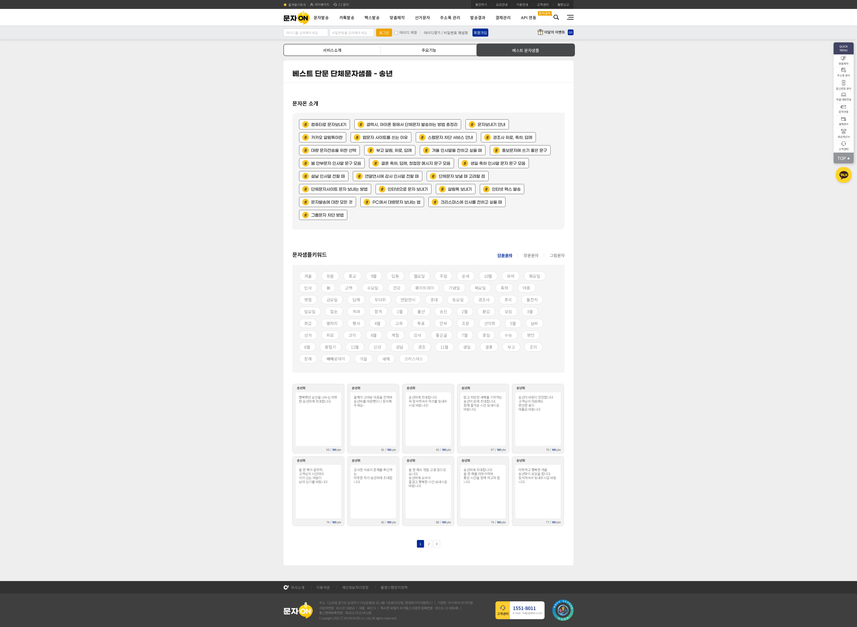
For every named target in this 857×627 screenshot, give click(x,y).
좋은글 (441, 335)
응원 (330, 276)
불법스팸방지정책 (394, 587)
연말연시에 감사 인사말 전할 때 (392, 176)
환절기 (330, 347)
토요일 (458, 299)
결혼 (489, 347)
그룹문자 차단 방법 (327, 215)
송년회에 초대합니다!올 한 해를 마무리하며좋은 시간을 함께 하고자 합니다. (482, 475)
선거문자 (422, 17)
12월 (355, 347)
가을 (363, 359)
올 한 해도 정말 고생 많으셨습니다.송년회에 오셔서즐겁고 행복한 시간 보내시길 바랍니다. (428, 477)
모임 (508, 311)
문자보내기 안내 (491, 124)
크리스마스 (413, 359)
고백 (348, 288)
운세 (465, 276)
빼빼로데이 (336, 359)
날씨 (534, 323)
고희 (399, 323)
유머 (510, 276)
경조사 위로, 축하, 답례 (512, 137)
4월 (377, 323)
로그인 (384, 32)
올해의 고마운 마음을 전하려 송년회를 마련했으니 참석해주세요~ (373, 401)
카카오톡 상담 (844, 176)
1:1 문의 (343, 4)
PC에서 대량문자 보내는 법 (396, 202)
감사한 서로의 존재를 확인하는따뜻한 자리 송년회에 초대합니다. (373, 475)
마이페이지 (322, 4)
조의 (533, 347)
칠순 (334, 311)
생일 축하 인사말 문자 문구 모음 (497, 163)
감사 (417, 335)
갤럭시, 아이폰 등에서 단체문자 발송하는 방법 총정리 (412, 124)
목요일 (480, 288)
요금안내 (502, 4)
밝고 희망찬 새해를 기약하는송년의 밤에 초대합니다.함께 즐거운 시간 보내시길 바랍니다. (483, 403)
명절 (308, 299)
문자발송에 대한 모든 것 (331, 202)
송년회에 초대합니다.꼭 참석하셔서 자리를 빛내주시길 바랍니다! (428, 401)
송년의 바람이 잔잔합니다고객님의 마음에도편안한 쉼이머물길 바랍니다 (535, 403)
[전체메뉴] (570, 17)
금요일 (332, 299)
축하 (504, 288)
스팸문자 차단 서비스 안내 (450, 137)
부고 (511, 347)
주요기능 (429, 50)
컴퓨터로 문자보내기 (328, 124)
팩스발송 (372, 17)
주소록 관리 (450, 17)
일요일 (309, 311)
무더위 (380, 299)
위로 (330, 335)
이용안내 (522, 4)
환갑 (486, 311)
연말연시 (408, 299)
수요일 (372, 288)
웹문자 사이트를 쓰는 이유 (385, 137)
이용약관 (323, 587)
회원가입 (480, 32)
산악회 (489, 323)
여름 (526, 288)
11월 (444, 347)
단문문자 (504, 255)
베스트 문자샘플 (525, 50)
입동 (395, 276)
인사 (308, 288)
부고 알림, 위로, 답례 (394, 150)
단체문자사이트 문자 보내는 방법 (339, 189)
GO (571, 32)
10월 (488, 276)
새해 (386, 359)
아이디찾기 (432, 32)
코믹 (352, 335)
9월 (374, 276)
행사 (356, 323)
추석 (508, 299)
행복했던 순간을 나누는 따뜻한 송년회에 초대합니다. (318, 399)
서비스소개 (332, 50)
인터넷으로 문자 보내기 (408, 189)
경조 (422, 347)
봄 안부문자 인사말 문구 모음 (336, 163)
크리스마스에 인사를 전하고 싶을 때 (471, 202)
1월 (400, 311)
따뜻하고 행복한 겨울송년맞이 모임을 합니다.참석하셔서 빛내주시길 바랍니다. (537, 475)
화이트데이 (424, 288)
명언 (531, 335)
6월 (374, 335)
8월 (307, 347)
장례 (308, 359)
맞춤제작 (397, 17)
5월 (513, 323)
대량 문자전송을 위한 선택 (333, 150)
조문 (465, 323)
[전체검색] (556, 17)
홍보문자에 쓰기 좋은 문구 (524, 150)
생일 (467, 347)
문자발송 (321, 17)
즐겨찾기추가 (297, 4)
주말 (443, 276)
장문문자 (531, 255)
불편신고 (563, 4)
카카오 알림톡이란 (327, 137)
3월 (530, 311)
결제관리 (503, 17)
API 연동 (528, 17)
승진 (443, 311)
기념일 (454, 288)
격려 (356, 311)
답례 (356, 299)
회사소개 (297, 587)
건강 (397, 288)
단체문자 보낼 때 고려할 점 (462, 176)
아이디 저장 (408, 32)
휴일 (486, 335)
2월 (465, 311)
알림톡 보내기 (460, 189)
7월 (465, 335)
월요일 (419, 276)
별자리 (332, 323)
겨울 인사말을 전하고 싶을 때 (457, 150)
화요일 (534, 276)
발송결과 (477, 17)
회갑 (308, 323)
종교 (352, 276)
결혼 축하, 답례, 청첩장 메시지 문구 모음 (415, 163)
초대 (434, 299)
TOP (841, 158)
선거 (308, 335)
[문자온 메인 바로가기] (296, 17)
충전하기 (481, 4)
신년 (377, 347)
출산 (421, 311)
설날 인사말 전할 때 (328, 176)
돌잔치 (532, 299)
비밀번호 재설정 (456, 32)
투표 (421, 323)
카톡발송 (346, 17)
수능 (508, 335)
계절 (395, 335)
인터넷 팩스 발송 (506, 189)
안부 (443, 323)
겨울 (308, 276)
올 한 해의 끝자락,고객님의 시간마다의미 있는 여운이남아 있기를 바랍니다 (313, 475)
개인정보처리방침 (355, 587)
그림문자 (557, 255)
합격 (378, 311)
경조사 (483, 299)
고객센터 (543, 4)
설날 (400, 347)
